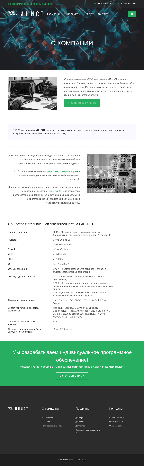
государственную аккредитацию (60, 171)
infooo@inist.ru (104, 3)
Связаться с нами (72, 375)
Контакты (103, 14)
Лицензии (46, 421)
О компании (54, 14)
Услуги (89, 14)
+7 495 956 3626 (128, 3)
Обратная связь (116, 426)
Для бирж (80, 417)
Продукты (73, 14)
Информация (47, 417)
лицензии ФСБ (56, 191)
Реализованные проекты (82, 102)
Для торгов (80, 426)
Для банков (80, 421)
